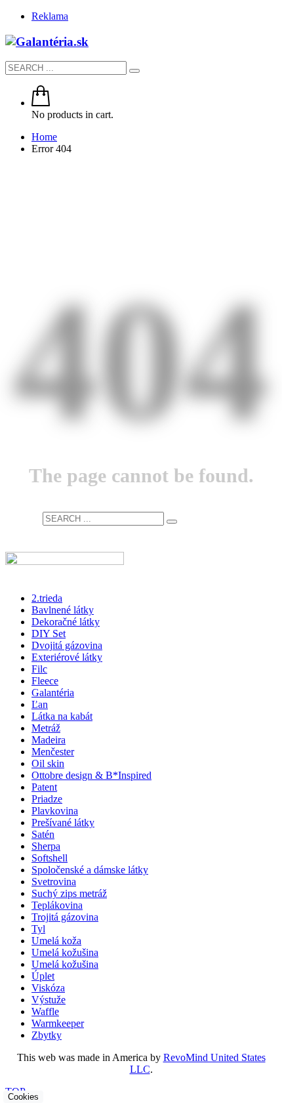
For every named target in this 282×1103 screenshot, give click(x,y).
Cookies (23, 1097)
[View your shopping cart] (40, 102)
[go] (134, 71)
